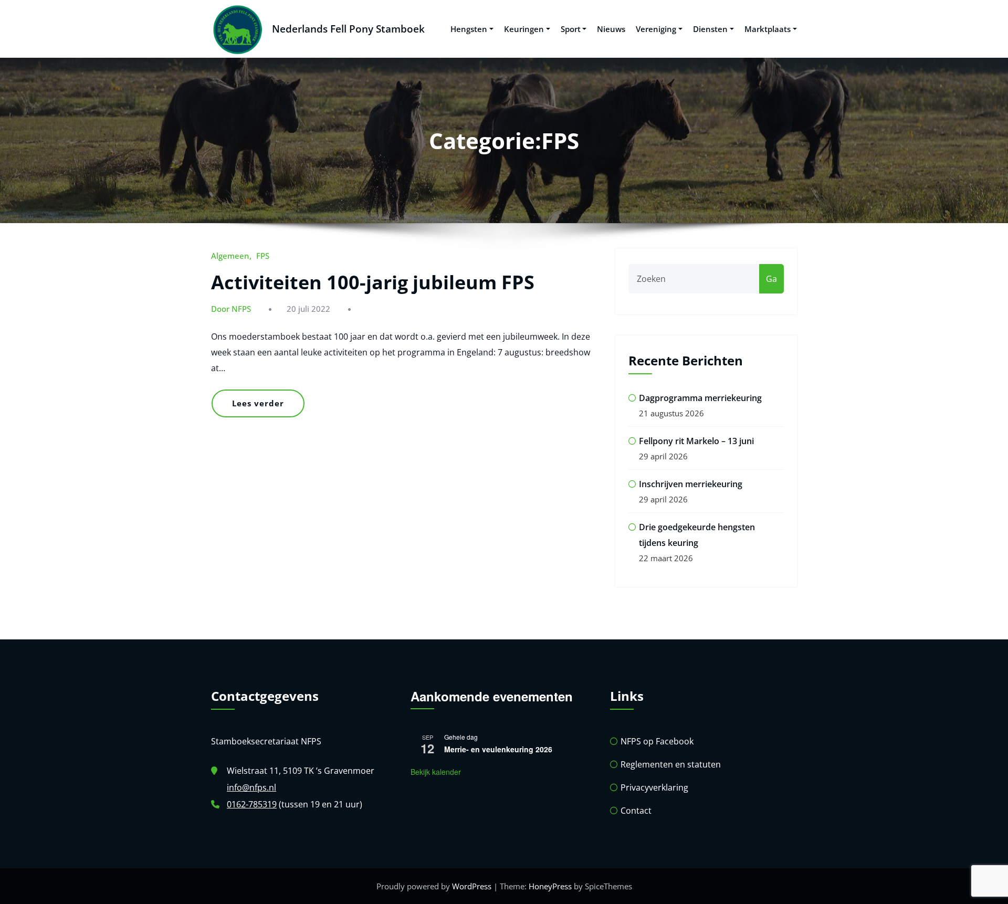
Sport (571, 29)
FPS (262, 255)
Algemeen (230, 255)
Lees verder (258, 403)
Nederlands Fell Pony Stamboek (348, 29)
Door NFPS (231, 308)
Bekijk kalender (436, 771)
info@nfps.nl (251, 787)
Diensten (710, 29)
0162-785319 (252, 804)
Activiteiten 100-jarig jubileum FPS (372, 282)
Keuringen (524, 29)
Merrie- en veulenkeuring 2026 (498, 749)
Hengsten (468, 29)
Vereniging (656, 29)
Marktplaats (767, 29)
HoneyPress (550, 886)
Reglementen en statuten (671, 764)
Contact (636, 810)
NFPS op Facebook (657, 741)
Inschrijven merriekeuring (690, 484)
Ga (771, 279)
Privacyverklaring (654, 787)
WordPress (471, 886)
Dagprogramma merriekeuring (700, 398)
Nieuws (611, 29)
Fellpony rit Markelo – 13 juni (696, 441)
